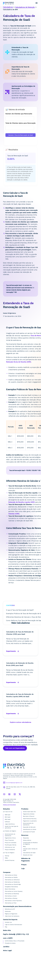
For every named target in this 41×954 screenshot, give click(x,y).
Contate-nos (8, 922)
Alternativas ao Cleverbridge (13, 884)
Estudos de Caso (27, 855)
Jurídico (6, 947)
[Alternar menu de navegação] (36, 3)
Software (7, 821)
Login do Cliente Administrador (13, 924)
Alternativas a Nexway (11, 898)
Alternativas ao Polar (10, 903)
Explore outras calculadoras (20, 722)
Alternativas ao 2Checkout (12, 879)
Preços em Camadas (10, 842)
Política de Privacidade (9, 804)
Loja (23, 868)
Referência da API (10, 909)
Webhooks (8, 911)
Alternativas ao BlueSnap (12, 893)
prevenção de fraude (29, 831)
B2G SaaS (7, 819)
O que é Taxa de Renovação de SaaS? (20, 610)
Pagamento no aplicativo (30, 821)
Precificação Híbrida (10, 845)
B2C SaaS (7, 817)
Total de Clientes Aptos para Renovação (20, 123)
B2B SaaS (7, 814)
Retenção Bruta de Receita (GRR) (18, 362)
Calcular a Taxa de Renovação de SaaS (20, 135)
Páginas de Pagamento (11, 913)
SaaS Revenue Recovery (29, 818)
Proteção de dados (10, 943)
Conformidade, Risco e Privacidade (14, 941)
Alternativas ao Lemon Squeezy (13, 891)
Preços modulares (10, 849)
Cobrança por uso (10, 847)
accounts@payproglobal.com (14, 782)
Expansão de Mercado (29, 827)
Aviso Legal (7, 950)
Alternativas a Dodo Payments (13, 900)
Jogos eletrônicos (10, 824)
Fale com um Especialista (15, 748)
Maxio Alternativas (10, 889)
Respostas (26, 838)
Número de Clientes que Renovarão (18, 114)
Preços (24, 865)
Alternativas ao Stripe (11, 875)
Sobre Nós (7, 930)
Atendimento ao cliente (29, 829)
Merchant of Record (28, 816)
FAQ (6, 927)
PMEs (6, 858)
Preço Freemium (9, 840)
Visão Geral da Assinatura (12, 916)
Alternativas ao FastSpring (12, 882)
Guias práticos (27, 840)
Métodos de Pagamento (25, 859)
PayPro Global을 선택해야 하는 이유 (16, 934)
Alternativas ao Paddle (11, 877)
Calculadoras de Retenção (25, 7)
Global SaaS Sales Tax (29, 811)
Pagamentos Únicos (10, 838)
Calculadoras (8, 7)
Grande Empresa (9, 860)
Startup (7, 855)
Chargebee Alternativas (11, 886)
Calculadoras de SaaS (29, 852)
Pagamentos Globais (28, 814)
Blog (24, 846)
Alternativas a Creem (11, 896)
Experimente (11, 651)
